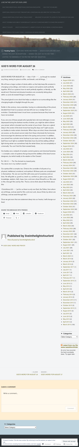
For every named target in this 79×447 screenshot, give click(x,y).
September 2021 (68, 242)
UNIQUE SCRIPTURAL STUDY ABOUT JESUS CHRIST (17, 17)
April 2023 (66, 190)
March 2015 (67, 324)
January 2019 (67, 261)
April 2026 (66, 91)
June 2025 (66, 119)
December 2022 (68, 201)
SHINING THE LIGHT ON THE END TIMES (41, 54)
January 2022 (67, 231)
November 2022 (68, 204)
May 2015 (66, 319)
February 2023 (68, 195)
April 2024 (66, 157)
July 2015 (66, 313)
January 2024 (67, 165)
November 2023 (68, 171)
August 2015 (67, 311)
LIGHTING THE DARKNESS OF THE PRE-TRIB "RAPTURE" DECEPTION (23, 57)
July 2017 (66, 270)
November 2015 (68, 303)
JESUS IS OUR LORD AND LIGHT (50, 51)
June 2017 (66, 272)
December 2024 (68, 135)
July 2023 (66, 182)
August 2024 (67, 146)
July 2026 (66, 83)
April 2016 (66, 289)
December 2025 (68, 102)
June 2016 (66, 283)
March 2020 (67, 256)
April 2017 (66, 275)
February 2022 (68, 228)
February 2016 (68, 294)
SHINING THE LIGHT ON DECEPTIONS (14, 54)
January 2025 (67, 132)
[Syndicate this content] (61, 345)
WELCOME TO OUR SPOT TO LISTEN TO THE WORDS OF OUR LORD (54, 17)
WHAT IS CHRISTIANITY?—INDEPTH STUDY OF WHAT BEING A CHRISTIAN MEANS (39, 27)
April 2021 (66, 253)
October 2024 (67, 141)
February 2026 (68, 97)
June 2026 (66, 86)
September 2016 (68, 281)
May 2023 (66, 187)
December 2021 (68, 234)
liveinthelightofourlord (10, 69)
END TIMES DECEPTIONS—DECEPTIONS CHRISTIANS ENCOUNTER (21, 7)
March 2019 (67, 259)
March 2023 (67, 193)
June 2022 (66, 217)
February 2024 (68, 162)
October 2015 (67, 305)
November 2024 (68, 138)
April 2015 (66, 322)
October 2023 (67, 174)
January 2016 (67, 297)
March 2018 (67, 264)
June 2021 (66, 250)
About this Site (7, 27)
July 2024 (66, 149)
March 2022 (67, 226)
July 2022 (66, 215)
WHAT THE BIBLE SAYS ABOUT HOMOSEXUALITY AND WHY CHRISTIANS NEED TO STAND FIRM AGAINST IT (33, 22)
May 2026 (66, 88)
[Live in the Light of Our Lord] (39, 41)
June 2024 (66, 152)
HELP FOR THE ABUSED (50, 7)
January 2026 (67, 99)
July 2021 (66, 248)
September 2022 (68, 209)
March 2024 (67, 160)
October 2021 (67, 239)
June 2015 (66, 316)
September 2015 (68, 308)
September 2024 (68, 143)
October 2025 (67, 108)
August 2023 (67, 179)
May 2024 (66, 154)
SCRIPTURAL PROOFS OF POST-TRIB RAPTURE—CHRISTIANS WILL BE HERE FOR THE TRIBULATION (31, 12)
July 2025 (66, 116)
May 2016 (66, 286)
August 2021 (67, 245)
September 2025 (68, 110)
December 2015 (68, 300)
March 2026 (67, 94)
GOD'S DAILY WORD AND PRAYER (26, 51)
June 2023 (66, 184)
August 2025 (67, 113)
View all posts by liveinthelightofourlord (21, 239)
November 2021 (68, 237)
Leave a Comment (39, 69)
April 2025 (66, 124)
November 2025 (68, 105)
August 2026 (67, 80)
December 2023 (68, 168)
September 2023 (68, 176)
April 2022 (66, 223)
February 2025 (68, 130)
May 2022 (66, 220)
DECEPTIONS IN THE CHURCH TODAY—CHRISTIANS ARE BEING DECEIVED (23, 32)
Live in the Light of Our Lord (14, 2)
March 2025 (67, 127)
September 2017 (68, 267)
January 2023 (67, 198)
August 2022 (67, 212)
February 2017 (68, 278)
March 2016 (67, 291)
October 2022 (67, 206)
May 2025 (66, 121)
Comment (70, 408)
